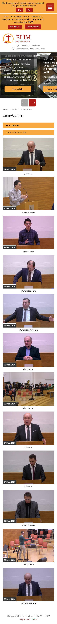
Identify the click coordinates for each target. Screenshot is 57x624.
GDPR (34, 619)
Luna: (14, 132)
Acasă (5, 109)
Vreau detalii (33, 26)
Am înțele (15, 27)
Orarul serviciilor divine (30, 46)
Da (19, 10)
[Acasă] (17, 39)
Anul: (11, 125)
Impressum (25, 619)
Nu (29, 10)
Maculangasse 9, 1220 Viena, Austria (30, 48)
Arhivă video (26, 109)
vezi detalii (42, 89)
